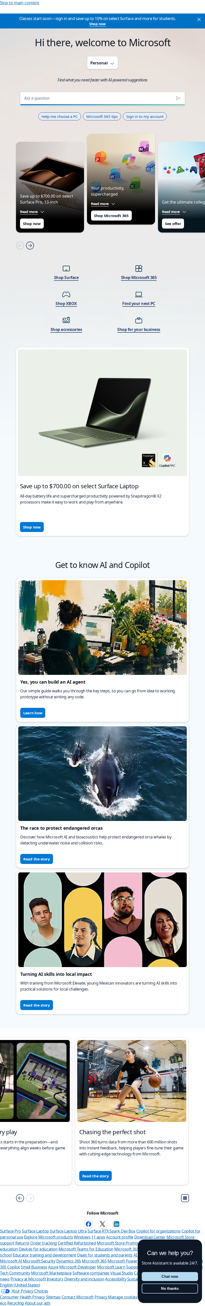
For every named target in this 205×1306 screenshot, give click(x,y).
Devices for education (38, 1249)
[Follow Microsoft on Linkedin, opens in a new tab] (116, 1224)
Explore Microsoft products (48, 1237)
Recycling (15, 1303)
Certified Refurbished (77, 1243)
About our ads (37, 1303)
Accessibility (115, 1279)
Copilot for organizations (158, 1231)
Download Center (150, 1237)
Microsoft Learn (111, 1267)
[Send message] (178, 98)
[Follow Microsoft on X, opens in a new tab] (102, 1224)
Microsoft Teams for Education (86, 1249)
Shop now (97, 23)
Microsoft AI (11, 1261)
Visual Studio (121, 1273)
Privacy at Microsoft (28, 1279)
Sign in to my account (145, 116)
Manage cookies (122, 1297)
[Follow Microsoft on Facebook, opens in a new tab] (88, 1224)
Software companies (90, 1273)
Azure (53, 1267)
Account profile (119, 1237)
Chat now (170, 1276)
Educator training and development (44, 1255)
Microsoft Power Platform (131, 1261)
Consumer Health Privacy (22, 1297)
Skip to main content (19, 2)
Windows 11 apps (89, 1237)
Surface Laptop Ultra (68, 1231)
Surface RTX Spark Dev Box (111, 1231)
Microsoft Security (39, 1261)
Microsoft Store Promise (118, 1243)
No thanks (170, 1288)
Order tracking (43, 1243)
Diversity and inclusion (84, 1279)
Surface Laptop (35, 1231)
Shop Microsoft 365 (111, 215)
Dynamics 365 (68, 1261)
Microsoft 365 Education (136, 1249)
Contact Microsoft (78, 1297)
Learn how (32, 712)
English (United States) (20, 1285)
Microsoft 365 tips (102, 116)
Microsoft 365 (94, 1261)
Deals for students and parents (104, 1255)
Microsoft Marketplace (51, 1273)
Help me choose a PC (60, 116)
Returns (22, 1243)
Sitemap (53, 1297)
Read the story (36, 858)
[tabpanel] (102, 310)
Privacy (101, 1297)
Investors (55, 1279)
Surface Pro (10, 1231)
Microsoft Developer (77, 1267)
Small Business (34, 1267)
